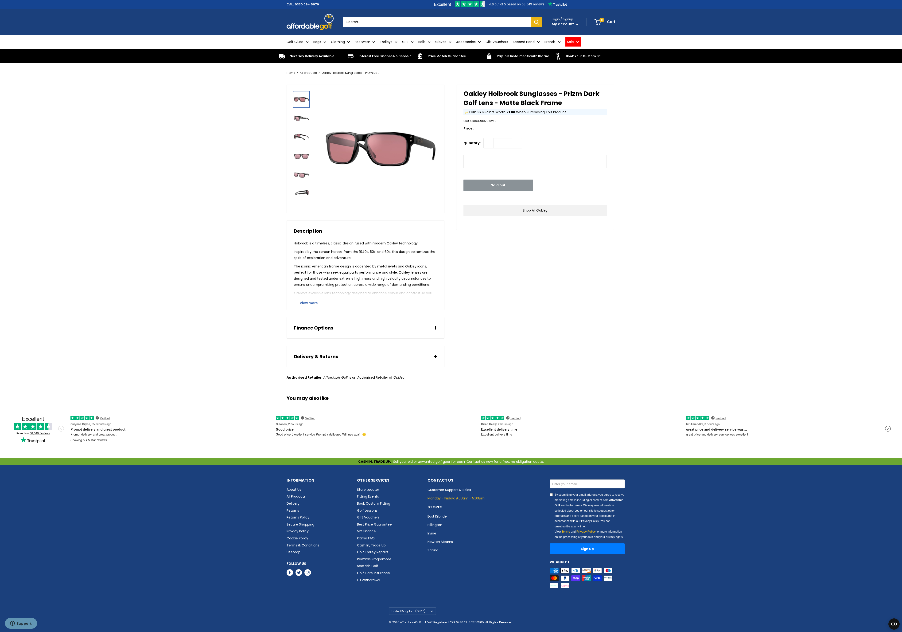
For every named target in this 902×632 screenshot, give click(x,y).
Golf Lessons (367, 510)
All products (308, 73)
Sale (570, 41)
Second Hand (524, 41)
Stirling (433, 550)
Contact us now (480, 461)
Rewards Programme (374, 559)
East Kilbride (437, 516)
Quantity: (472, 143)
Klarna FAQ (366, 538)
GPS (405, 41)
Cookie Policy (297, 538)
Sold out (498, 185)
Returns (293, 510)
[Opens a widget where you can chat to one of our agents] (21, 624)
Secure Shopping (300, 524)
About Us (294, 489)
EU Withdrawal (368, 580)
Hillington (435, 524)
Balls (421, 41)
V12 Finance (366, 531)
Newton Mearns (440, 541)
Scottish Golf (367, 566)
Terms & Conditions (303, 545)
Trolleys (386, 41)
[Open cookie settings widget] (894, 624)
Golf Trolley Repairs (372, 552)
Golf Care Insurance (373, 573)
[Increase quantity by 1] (517, 143)
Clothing (338, 41)
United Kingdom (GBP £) (408, 611)
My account (563, 24)
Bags (317, 41)
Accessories (466, 41)
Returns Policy (298, 517)
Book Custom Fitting (373, 503)
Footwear (362, 41)
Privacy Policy (298, 531)
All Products (296, 496)
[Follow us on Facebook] (290, 572)
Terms (566, 531)
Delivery (293, 503)
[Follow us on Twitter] (298, 572)
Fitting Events (368, 496)
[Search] (536, 22)
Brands (550, 41)
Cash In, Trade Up (371, 545)
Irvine (432, 533)
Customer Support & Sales (449, 489)
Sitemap (293, 552)
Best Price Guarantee (374, 524)
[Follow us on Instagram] (307, 572)
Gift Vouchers (497, 41)
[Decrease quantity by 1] (489, 143)
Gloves (440, 41)
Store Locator (368, 489)
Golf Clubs (295, 41)
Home (291, 73)
